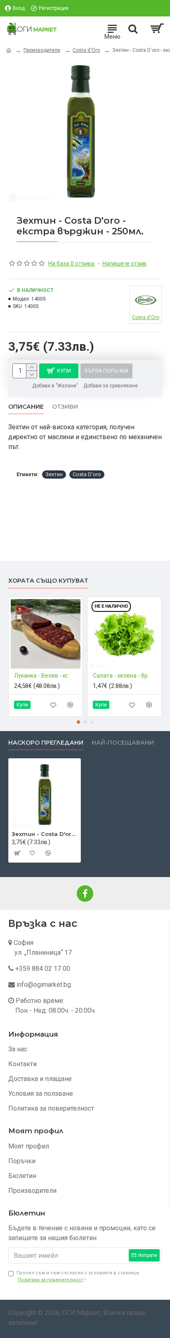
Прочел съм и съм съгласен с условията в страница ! (78, 1276)
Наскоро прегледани (45, 742)
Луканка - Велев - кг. (41, 675)
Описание (26, 406)
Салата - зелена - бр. (121, 675)
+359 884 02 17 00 (42, 968)
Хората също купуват (48, 580)
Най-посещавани (123, 742)
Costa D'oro (87, 474)
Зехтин (54, 474)
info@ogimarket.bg (44, 984)
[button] (78, 722)
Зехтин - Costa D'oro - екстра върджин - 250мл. (45, 834)
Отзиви (65, 406)
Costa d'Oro (86, 50)
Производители (42, 50)
